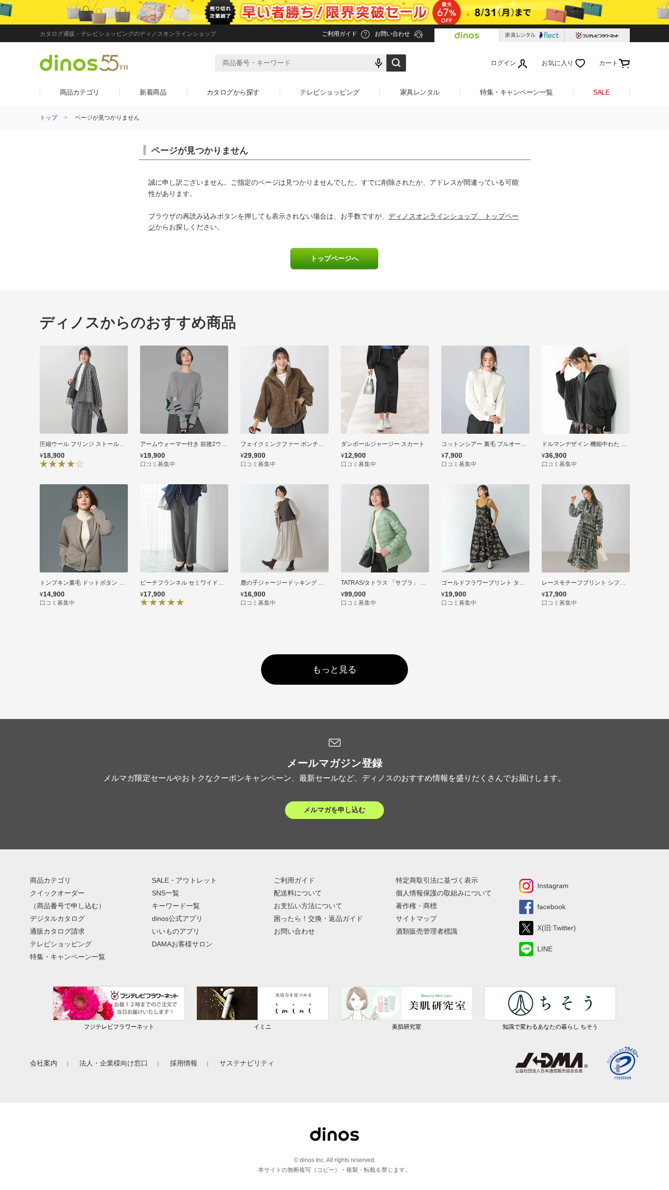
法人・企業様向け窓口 (113, 1063)
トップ (48, 117)
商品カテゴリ (79, 92)
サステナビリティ (246, 1063)
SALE (601, 92)
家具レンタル (420, 92)
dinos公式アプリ (177, 918)
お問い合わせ (294, 931)
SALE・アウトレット (184, 880)
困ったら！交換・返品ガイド (318, 918)
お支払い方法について (308, 906)
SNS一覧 (165, 893)
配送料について (298, 893)
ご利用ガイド (294, 880)
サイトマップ (416, 918)
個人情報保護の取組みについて (444, 893)
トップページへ (334, 258)
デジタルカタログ (57, 918)
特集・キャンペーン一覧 (516, 92)
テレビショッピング (329, 92)
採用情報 (183, 1063)
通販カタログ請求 (57, 931)
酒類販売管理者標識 (426, 931)
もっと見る (334, 669)
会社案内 (43, 1063)
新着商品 (153, 92)
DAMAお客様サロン (182, 944)
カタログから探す (233, 92)
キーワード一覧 (176, 906)
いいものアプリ (176, 931)
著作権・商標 (416, 906)
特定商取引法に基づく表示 (437, 880)
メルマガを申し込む (334, 810)
